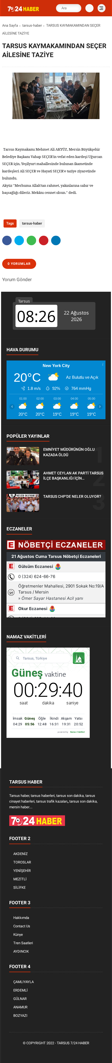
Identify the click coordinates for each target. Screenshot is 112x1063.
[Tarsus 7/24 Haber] (24, 11)
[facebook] (7, 240)
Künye (18, 935)
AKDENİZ (20, 854)
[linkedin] (56, 240)
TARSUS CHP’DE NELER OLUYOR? (72, 496)
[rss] (81, 1052)
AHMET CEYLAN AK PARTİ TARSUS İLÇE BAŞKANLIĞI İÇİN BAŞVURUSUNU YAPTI (73, 476)
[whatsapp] (31, 240)
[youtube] (73, 1052)
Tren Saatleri (23, 943)
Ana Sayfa (10, 25)
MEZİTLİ (20, 879)
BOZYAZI (20, 1016)
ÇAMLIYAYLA (23, 982)
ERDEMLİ (20, 990)
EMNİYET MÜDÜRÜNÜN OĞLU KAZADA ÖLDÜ (69, 452)
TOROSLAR (22, 862)
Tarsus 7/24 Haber (73, 1043)
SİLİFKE (19, 887)
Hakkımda (21, 918)
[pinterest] (43, 240)
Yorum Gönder (17, 279)
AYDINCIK (21, 951)
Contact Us (21, 926)
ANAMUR (20, 1007)
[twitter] (19, 240)
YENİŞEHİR (22, 871)
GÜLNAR (20, 999)
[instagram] (65, 1052)
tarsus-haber (32, 25)
